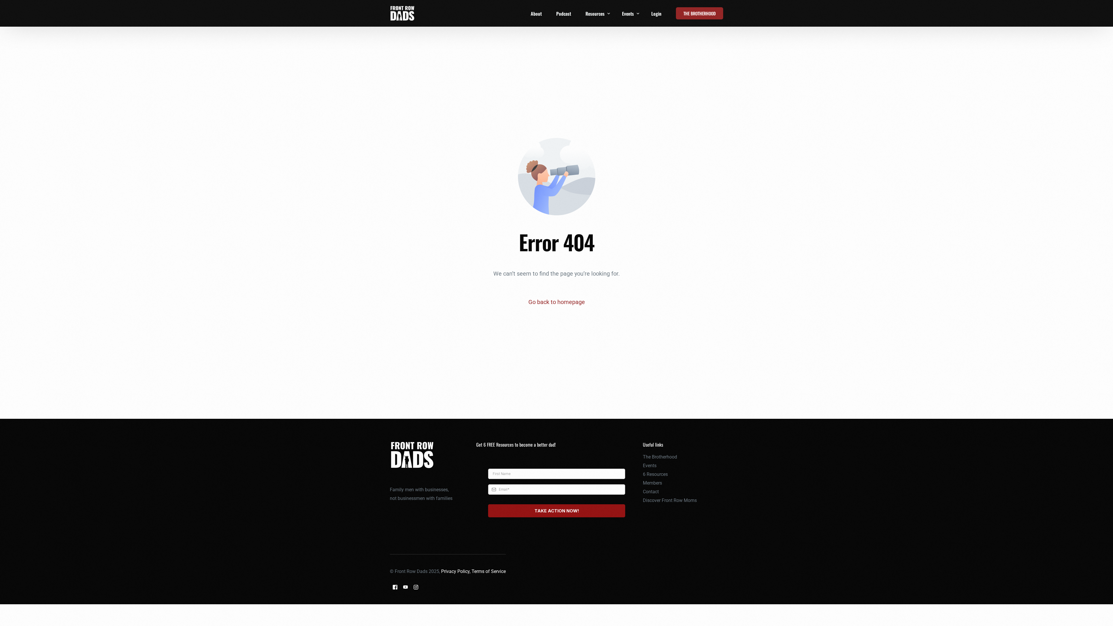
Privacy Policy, (456, 571)
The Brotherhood (660, 457)
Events (649, 465)
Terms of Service (489, 571)
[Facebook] (395, 587)
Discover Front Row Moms (670, 500)
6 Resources (655, 474)
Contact (651, 491)
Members (652, 483)
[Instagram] (416, 587)
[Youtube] (405, 587)
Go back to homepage (556, 302)
